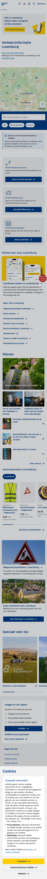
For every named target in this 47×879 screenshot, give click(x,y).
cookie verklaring (12, 852)
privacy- (30, 849)
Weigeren (22, 874)
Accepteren (22, 861)
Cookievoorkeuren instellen (22, 867)
